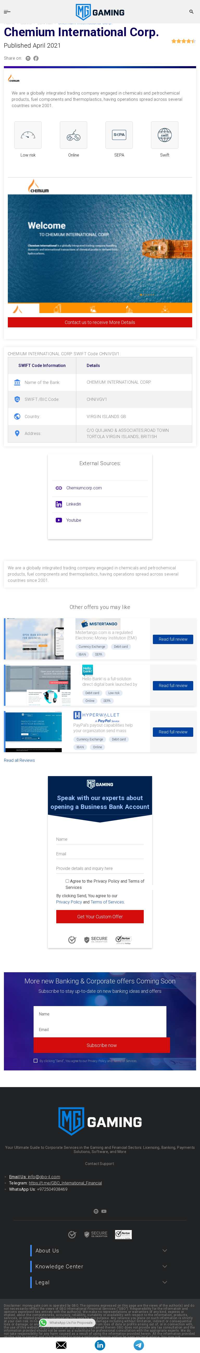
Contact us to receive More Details (100, 322)
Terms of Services (107, 902)
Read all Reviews (19, 760)
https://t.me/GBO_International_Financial (65, 1183)
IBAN (82, 654)
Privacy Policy (69, 902)
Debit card (121, 647)
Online (89, 701)
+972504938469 (52, 1189)
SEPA (98, 654)
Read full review (173, 639)
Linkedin (73, 504)
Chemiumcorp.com (84, 487)
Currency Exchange (92, 647)
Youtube (73, 520)
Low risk (114, 693)
